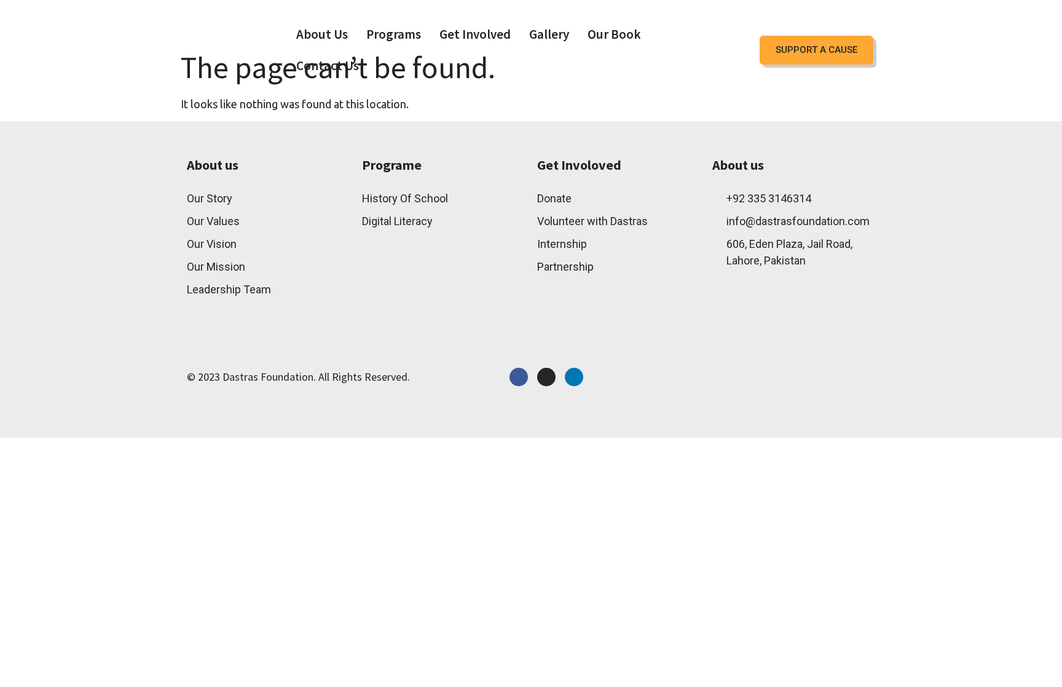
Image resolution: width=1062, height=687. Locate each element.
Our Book (614, 34)
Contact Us (327, 65)
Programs (393, 34)
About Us (322, 34)
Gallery (549, 34)
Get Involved (475, 34)
